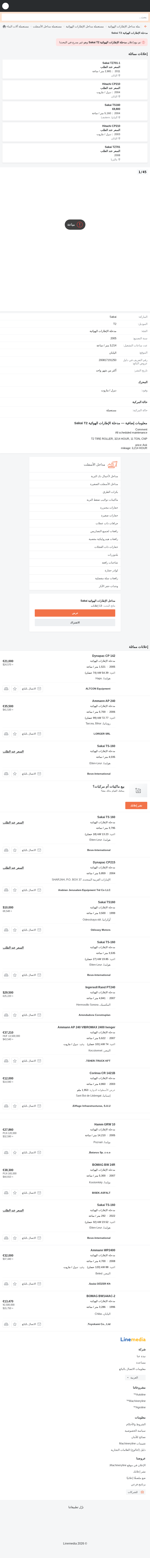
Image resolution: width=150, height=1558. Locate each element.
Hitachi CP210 (111, 83)
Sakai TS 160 (106, 817)
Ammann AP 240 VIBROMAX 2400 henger (86, 1027)
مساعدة (141, 1362)
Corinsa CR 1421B (102, 1073)
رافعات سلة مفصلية (106, 578)
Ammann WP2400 (103, 1250)
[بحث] (5, 17)
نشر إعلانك (136, 805)
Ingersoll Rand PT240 (100, 987)
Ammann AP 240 (103, 700)
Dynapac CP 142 (103, 655)
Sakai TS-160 (106, 746)
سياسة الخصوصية (135, 1430)
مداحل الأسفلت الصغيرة (104, 484)
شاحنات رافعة (110, 562)
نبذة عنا (141, 1356)
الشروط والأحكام (136, 1424)
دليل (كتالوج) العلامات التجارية (128, 1449)
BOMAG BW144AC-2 (101, 1296)
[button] (5, 6)
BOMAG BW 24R (103, 1164)
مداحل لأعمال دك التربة (104, 476)
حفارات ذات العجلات (106, 546)
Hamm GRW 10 (104, 1124)
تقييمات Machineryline (132, 1443)
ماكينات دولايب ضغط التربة (102, 499)
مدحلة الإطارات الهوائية (103, 331)
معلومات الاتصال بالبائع (132, 1368)
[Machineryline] (124, 6)
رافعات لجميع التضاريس (104, 531)
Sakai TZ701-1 (111, 62)
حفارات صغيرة (109, 515)
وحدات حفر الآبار (108, 586)
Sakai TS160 (112, 104)
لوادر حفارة (111, 570)
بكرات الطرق (110, 491)
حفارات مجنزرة (109, 507)
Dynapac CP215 (104, 862)
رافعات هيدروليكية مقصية (103, 539)
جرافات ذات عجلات (107, 523)
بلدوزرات (113, 554)
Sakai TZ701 (112, 146)
